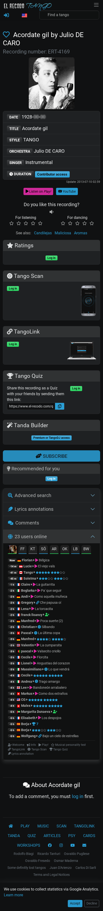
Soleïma (29, 578)
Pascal (26, 633)
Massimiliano (31, 669)
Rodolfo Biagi (24, 854)
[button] (24, 16)
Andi (24, 596)
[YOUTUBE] (73, 845)
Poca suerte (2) (51, 621)
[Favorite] (7, 35)
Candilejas (43, 233)
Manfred (27, 621)
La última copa (49, 633)
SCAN (61, 826)
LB (75, 549)
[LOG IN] (6, 15)
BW (86, 549)
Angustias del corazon (53, 663)
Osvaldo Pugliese (76, 854)
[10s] (51, 212)
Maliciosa (63, 233)
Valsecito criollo (49, 651)
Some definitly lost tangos (26, 868)
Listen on (40, 191)
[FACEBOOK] (50, 845)
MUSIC (43, 826)
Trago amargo (49, 681)
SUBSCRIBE (54, 456)
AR (54, 549)
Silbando (48, 627)
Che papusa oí (50, 602)
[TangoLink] (38, 602)
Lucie (27, 566)
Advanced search (33, 495)
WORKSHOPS (28, 845)
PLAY (25, 826)
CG (23, 699)
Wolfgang (28, 736)
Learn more (13, 895)
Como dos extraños (53, 693)
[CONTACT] (84, 845)
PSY (71, 835)
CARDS (89, 835)
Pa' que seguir (51, 590)
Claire (25, 584)
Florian (27, 560)
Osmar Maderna (66, 861)
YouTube (69, 191)
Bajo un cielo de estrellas (60, 736)
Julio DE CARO (37, 151)
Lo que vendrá (58, 669)
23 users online (31, 536)
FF (22, 549)
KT (32, 549)
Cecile (26, 657)
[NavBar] (96, 4)
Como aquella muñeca (50, 596)
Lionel (26, 663)
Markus (26, 693)
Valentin (27, 645)
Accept (75, 903)
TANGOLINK (84, 826)
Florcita (42, 657)
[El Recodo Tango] (11, 826)
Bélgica (44, 560)
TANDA (14, 835)
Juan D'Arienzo (61, 868)
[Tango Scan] (40, 627)
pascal (26, 651)
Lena (25, 609)
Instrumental (31, 162)
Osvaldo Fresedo (37, 861)
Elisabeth (28, 718)
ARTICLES (52, 835)
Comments (27, 523)
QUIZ (32, 835)
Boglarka (28, 590)
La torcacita (43, 609)
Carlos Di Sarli (85, 868)
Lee (24, 687)
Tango (28, 572)
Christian (28, 627)
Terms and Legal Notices (51, 875)
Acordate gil (28, 128)
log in (77, 796)
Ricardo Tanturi (48, 854)
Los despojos (51, 718)
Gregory (27, 602)
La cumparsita (51, 645)
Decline (91, 903)
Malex (25, 706)
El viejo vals (46, 566)
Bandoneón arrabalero (49, 687)
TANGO (24, 140)
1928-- (27, 117)
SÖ (43, 549)
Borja (25, 724)
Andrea (26, 681)
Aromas (80, 233)
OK (64, 549)
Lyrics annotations (34, 509)
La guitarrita (45, 584)
